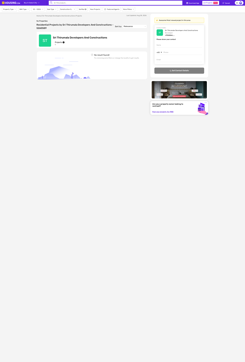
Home (38, 16)
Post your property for (162, 112)
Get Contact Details (180, 70)
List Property (210, 3)
